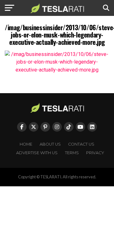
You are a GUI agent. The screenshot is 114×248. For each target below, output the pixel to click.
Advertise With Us (37, 152)
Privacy (95, 152)
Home (26, 144)
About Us (50, 144)
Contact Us (81, 144)
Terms (72, 152)
